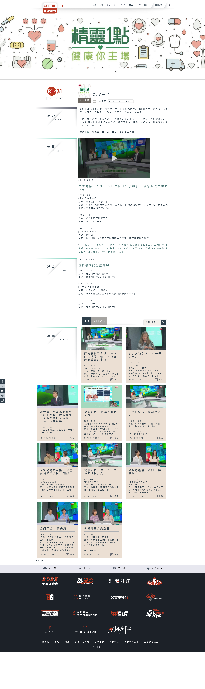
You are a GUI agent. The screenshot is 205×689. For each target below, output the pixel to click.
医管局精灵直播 (142, 248)
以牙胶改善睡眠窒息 (141, 245)
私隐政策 (115, 642)
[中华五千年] (119, 630)
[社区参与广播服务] (154, 597)
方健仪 (125, 245)
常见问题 (100, 642)
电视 (100, 6)
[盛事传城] (154, 613)
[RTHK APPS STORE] (50, 630)
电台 (107, 6)
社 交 (87, 568)
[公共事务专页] (119, 597)
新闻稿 (46, 642)
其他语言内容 (152, 642)
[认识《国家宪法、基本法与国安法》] (85, 613)
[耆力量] (119, 613)
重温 (130, 6)
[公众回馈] (148, 569)
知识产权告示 (82, 642)
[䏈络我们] (115, 568)
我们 (145, 6)
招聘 (58, 642)
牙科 (97, 248)
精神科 (103, 252)
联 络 (122, 568)
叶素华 (120, 252)
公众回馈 (157, 568)
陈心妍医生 (158, 248)
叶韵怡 (127, 248)
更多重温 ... (40, 561)
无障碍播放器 (132, 642)
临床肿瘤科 (116, 248)
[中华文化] (50, 613)
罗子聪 (111, 252)
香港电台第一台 (100, 245)
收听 (89, 132)
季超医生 (159, 245)
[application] (114, 158)
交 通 (52, 568)
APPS (137, 6)
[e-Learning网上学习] (85, 597)
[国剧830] (50, 597)
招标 (68, 642)
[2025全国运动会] (50, 581)
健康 (87, 245)
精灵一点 (101, 95)
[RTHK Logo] (51, 7)
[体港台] (85, 581)
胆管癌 (105, 248)
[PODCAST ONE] (85, 630)
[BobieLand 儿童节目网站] (154, 581)
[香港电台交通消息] (45, 568)
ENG (157, 5)
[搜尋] (170, 4)
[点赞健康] (119, 581)
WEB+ (122, 6)
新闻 (115, 6)
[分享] (80, 568)
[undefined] (94, 5)
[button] (114, 158)
